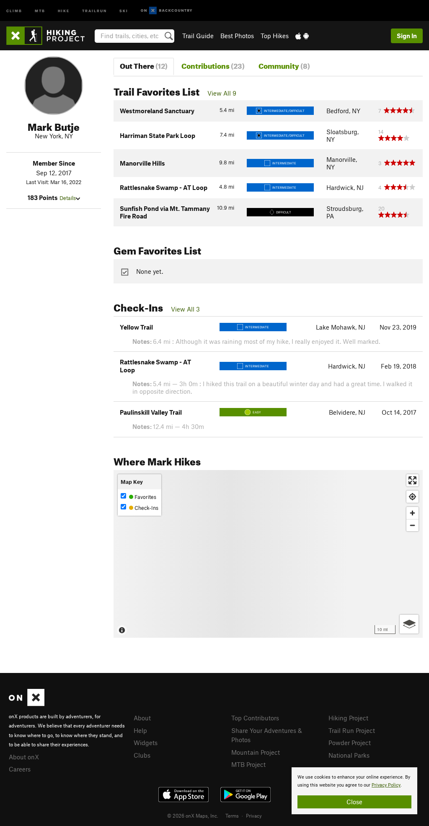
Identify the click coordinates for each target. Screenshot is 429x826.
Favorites (144, 497)
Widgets (146, 742)
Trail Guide (198, 35)
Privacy (254, 815)
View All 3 (185, 309)
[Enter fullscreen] (412, 480)
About (142, 718)
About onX (24, 757)
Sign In (407, 35)
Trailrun (94, 10)
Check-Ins (145, 507)
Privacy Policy (386, 785)
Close (354, 801)
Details (67, 198)
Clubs (142, 755)
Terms (232, 815)
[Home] (49, 35)
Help (140, 730)
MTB (40, 10)
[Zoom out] (412, 525)
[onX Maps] (26, 703)
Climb (14, 10)
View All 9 (221, 93)
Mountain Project (255, 752)
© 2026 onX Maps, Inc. (192, 815)
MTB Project (248, 764)
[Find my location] (412, 497)
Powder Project (349, 742)
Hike (64, 10)
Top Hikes (275, 35)
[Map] (268, 554)
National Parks (349, 755)
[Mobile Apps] (302, 35)
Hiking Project (348, 718)
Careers (20, 769)
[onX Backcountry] (166, 10)
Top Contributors (255, 718)
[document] (354, 790)
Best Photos (237, 35)
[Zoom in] (412, 513)
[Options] (409, 624)
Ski (123, 10)
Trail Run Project (351, 730)
